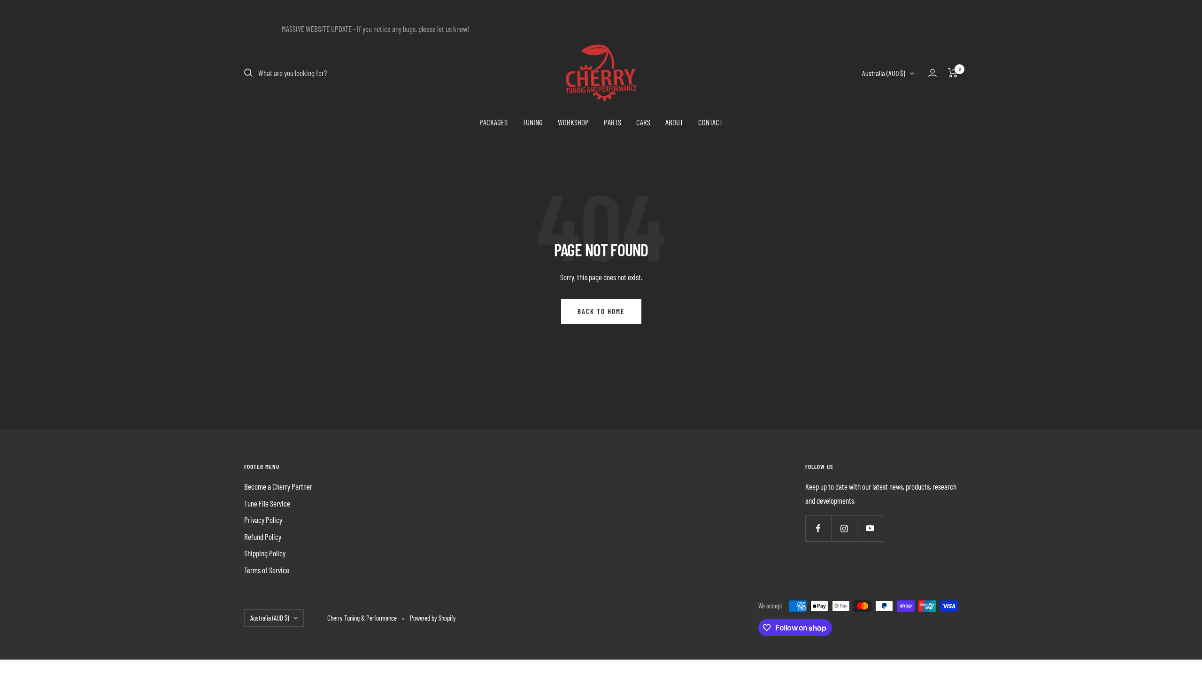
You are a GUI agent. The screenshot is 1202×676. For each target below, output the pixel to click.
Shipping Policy (264, 553)
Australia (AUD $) (883, 73)
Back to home (601, 311)
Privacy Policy (263, 519)
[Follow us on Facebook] (818, 528)
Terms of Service (266, 570)
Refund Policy (262, 536)
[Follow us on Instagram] (844, 528)
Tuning (533, 122)
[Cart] (953, 72)
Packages (493, 122)
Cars (643, 122)
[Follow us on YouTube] (870, 528)
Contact (710, 122)
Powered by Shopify (433, 618)
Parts (612, 122)
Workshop (573, 122)
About (674, 122)
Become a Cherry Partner (278, 486)
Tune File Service (267, 503)
